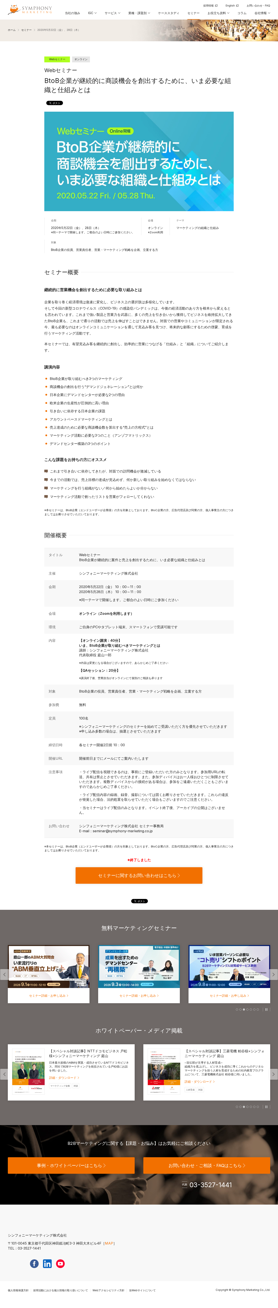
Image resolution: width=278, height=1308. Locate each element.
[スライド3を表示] (244, 1009)
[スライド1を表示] (237, 1009)
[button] (92, 15)
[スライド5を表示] (251, 1009)
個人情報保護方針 (18, 1290)
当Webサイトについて (142, 1290)
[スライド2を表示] (240, 1009)
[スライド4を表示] (247, 1009)
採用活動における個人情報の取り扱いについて (60, 1290)
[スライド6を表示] (254, 1009)
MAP (109, 1243)
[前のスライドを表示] (4, 974)
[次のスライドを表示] (273, 974)
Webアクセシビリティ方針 (108, 1290)
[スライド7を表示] (258, 1009)
